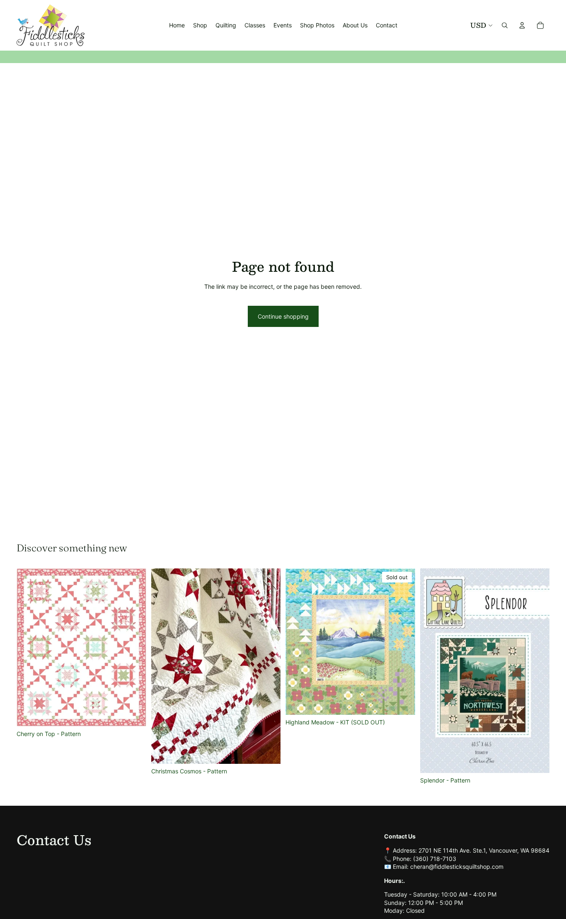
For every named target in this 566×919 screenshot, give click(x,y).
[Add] (133, 713)
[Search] (505, 25)
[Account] (522, 25)
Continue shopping (283, 316)
